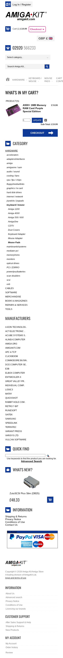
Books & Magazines (16, 301)
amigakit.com (12, 348)
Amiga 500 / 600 (16, 217)
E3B (7, 369)
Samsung (10, 419)
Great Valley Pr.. (15, 381)
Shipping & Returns (16, 516)
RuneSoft (11, 410)
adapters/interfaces (16, 159)
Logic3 (9, 389)
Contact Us (11, 524)
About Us (10, 593)
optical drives (13, 263)
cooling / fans (13, 176)
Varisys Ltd (12, 435)
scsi (8, 280)
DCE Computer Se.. (16, 364)
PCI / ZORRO (13, 267)
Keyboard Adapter (16, 234)
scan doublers (13, 276)
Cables (9, 288)
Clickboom (11, 356)
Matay (8, 394)
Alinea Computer (15, 339)
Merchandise (13, 296)
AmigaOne (13, 221)
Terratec (10, 427)
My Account (11, 643)
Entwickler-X (13, 377)
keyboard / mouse (15, 205)
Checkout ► (37, 29)
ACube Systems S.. (15, 335)
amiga (10, 163)
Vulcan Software (15, 439)
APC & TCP (10, 352)
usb (8, 284)
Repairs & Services (16, 305)
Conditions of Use (15, 522)
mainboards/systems (16, 246)
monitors (11, 259)
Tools (8, 309)
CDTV (11, 226)
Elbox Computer (15, 373)
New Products (12, 630)
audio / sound (13, 171)
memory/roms (13, 255)
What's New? (23, 469)
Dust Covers (14, 230)
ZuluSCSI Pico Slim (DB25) (25, 493)
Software (11, 292)
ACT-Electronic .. (15, 331)
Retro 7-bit (11, 406)
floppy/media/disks (15, 184)
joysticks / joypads (15, 201)
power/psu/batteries (16, 271)
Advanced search (14, 597)
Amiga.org (11, 344)
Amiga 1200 (14, 209)
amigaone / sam (14, 167)
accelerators (12, 155)
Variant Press (13, 431)
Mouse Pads (14, 242)
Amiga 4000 (14, 213)
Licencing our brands (16, 609)
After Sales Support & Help (18, 622)
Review (9, 652)
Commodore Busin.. (16, 360)
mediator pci (12, 251)
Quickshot (11, 398)
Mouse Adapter (15, 238)
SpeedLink (11, 423)
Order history (12, 647)
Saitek (9, 414)
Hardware (18, 80)
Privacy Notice (13, 519)
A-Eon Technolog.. (16, 327)
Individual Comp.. (15, 385)
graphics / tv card (15, 188)
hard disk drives (14, 192)
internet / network (15, 196)
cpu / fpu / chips (14, 180)
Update (37, 120)
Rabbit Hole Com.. (15, 402)
